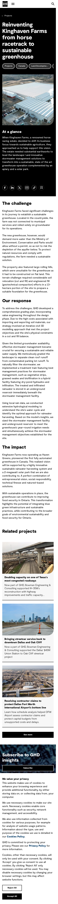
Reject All (12, 888)
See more (28, 735)
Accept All (12, 896)
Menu (13, 4)
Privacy (37, 846)
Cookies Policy (16, 836)
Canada (21, 66)
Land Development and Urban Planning (41, 66)
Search (53, 4)
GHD (5, 4)
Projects (8, 16)
